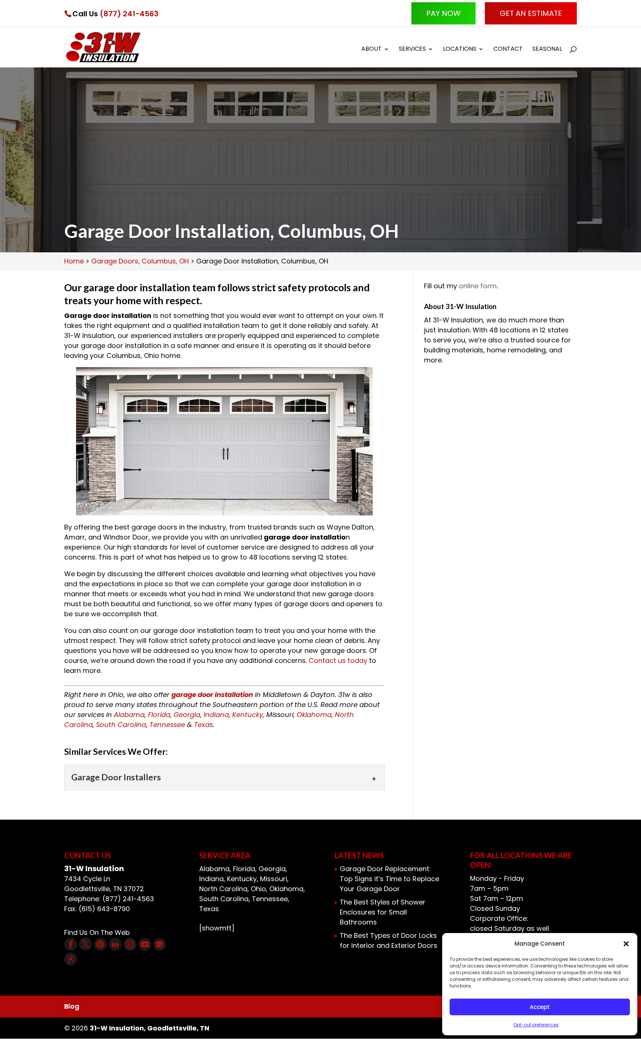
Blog (71, 1006)
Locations (459, 49)
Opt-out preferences (536, 1025)
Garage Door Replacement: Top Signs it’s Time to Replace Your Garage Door (389, 878)
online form (478, 286)
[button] (626, 943)
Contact (508, 49)
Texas (203, 724)
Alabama (129, 714)
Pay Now (443, 13)
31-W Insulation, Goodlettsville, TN (149, 1028)
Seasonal (547, 49)
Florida (159, 714)
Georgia (187, 714)
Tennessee (167, 724)
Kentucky (247, 714)
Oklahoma (314, 714)
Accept (540, 1007)
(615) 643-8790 (104, 908)
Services (412, 49)
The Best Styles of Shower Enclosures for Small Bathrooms (382, 912)
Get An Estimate (531, 13)
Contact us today (338, 660)
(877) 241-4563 (129, 14)
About (371, 49)
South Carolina (121, 724)
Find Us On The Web (97, 932)
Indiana (216, 714)
